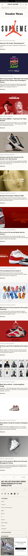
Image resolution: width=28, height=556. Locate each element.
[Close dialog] (26, 538)
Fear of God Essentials (6, 507)
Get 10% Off (20, 548)
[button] (2, 4)
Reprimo (3, 519)
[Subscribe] (25, 489)
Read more (2, 49)
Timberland (3, 528)
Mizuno (3, 513)
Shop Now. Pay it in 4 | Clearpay (16, 1)
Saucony (3, 525)
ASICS (2, 501)
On (2, 516)
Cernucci (3, 504)
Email (15, 545)
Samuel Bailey (4, 522)
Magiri (2, 510)
